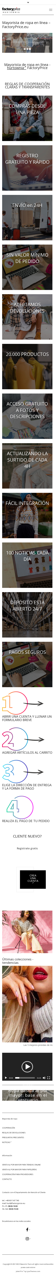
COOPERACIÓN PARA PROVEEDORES (17, 1174)
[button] (27, 1066)
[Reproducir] (5, 1077)
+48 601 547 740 (12, 1200)
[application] (27, 1067)
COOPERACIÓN (8, 1128)
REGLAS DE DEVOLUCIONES (14, 1132)
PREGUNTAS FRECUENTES (13, 1137)
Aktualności (28, 1085)
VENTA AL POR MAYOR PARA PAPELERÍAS (19, 1169)
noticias (6, 1142)
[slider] (25, 1078)
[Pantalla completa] (48, 1077)
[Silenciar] (44, 1077)
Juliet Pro (19, 1271)
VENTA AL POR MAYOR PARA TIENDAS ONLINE (21, 1164)
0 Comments (36, 1108)
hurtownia (15, 67)
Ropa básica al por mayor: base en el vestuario (28, 1095)
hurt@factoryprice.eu (16, 1203)
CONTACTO (7, 1179)
